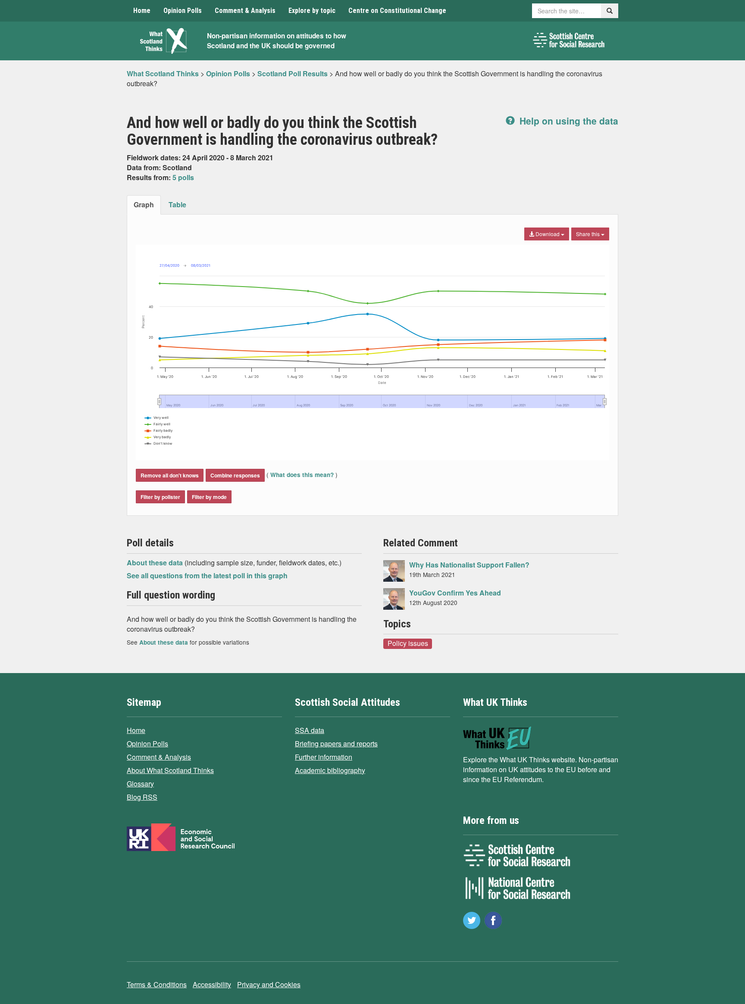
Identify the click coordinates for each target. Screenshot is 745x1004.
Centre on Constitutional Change (397, 10)
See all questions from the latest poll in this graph (207, 575)
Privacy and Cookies (269, 984)
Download (547, 233)
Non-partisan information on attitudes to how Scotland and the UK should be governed (276, 40)
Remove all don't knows (170, 475)
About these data (156, 562)
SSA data (309, 730)
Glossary (140, 784)
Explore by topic (311, 10)
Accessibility (212, 984)
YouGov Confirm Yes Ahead (455, 593)
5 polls (183, 177)
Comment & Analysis (245, 10)
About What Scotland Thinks (170, 770)
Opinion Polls (182, 10)
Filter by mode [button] (209, 497)
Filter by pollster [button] (160, 497)
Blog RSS (142, 797)
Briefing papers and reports (336, 743)
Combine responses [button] (235, 475)
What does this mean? (302, 475)
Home (141, 10)
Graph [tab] (144, 204)
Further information (323, 757)
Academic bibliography (330, 770)
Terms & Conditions (157, 984)
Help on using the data (567, 120)
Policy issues (408, 643)
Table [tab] (177, 204)
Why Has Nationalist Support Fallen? (469, 565)
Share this (588, 233)
